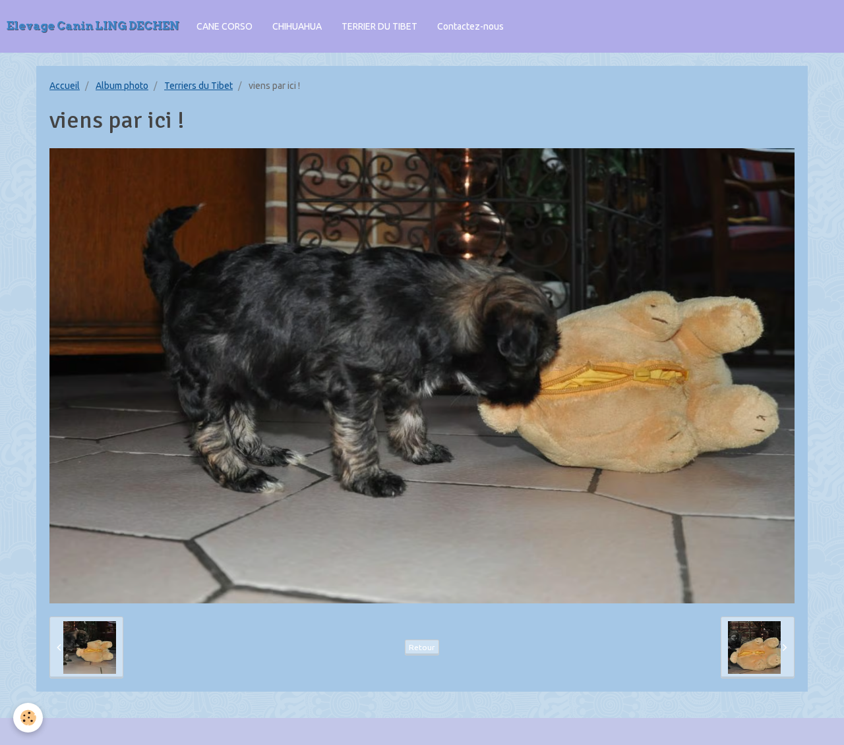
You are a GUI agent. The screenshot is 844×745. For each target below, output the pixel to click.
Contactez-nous (470, 26)
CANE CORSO (224, 26)
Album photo (122, 85)
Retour (422, 647)
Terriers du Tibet (198, 85)
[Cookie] (28, 717)
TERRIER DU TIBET (379, 26)
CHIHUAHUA (297, 26)
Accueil (64, 85)
